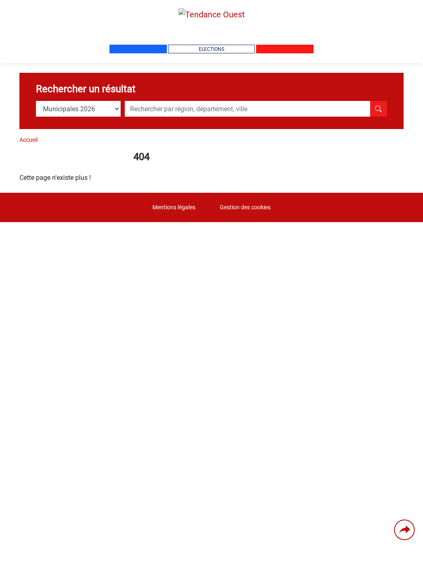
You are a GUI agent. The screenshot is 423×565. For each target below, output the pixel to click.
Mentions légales (173, 207)
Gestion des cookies (245, 207)
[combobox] (247, 109)
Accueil (28, 139)
